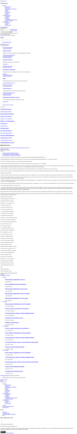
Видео (6, 23)
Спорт (6, 11)
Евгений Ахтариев (7, 94)
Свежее (4, 277)
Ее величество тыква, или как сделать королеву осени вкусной (21, 342)
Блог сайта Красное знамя (8, 406)
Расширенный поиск (7, 42)
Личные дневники (9, 20)
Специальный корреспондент (11, 19)
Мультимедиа (5, 21)
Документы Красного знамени (9, 414)
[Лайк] (11, 273)
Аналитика (7, 16)
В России (7, 13)
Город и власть (8, 6)
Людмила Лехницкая (7, 48)
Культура (7, 9)
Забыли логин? (14, 29)
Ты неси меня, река (7, 88)
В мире (6, 14)
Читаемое (5, 301)
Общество (7, 7)
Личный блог (5, 101)
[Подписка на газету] (5, 44)
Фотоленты (7, 22)
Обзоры (6, 17)
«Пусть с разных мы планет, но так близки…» (17, 308)
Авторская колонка (7, 15)
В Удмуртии (7, 12)
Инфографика (8, 25)
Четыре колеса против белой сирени (14, 346)
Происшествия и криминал (10, 8)
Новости (4, 5)
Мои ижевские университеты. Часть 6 (11, 97)
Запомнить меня (5, 31)
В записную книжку (4, 148)
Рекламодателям (6, 413)
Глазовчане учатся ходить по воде (14, 317)
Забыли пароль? (14, 30)
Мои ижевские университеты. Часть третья (16, 298)
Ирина (4, 78)
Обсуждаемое (5, 350)
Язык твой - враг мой (7, 59)
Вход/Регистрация (4, 27)
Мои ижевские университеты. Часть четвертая (17, 293)
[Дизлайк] (15, 273)
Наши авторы (5, 407)
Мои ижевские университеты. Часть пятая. (12, 155)
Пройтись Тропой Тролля (12, 322)
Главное (4, 405)
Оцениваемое (5, 325)
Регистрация (3, 35)
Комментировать (3, 375)
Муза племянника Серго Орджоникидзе (11, 154)
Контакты (5, 412)
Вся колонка (5, 104)
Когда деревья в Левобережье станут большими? (18, 304)
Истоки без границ (7, 50)
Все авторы (11, 104)
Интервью (7, 18)
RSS (4, 415)
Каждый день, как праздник (9, 69)
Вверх (1, 380)
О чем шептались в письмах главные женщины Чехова (19, 313)
